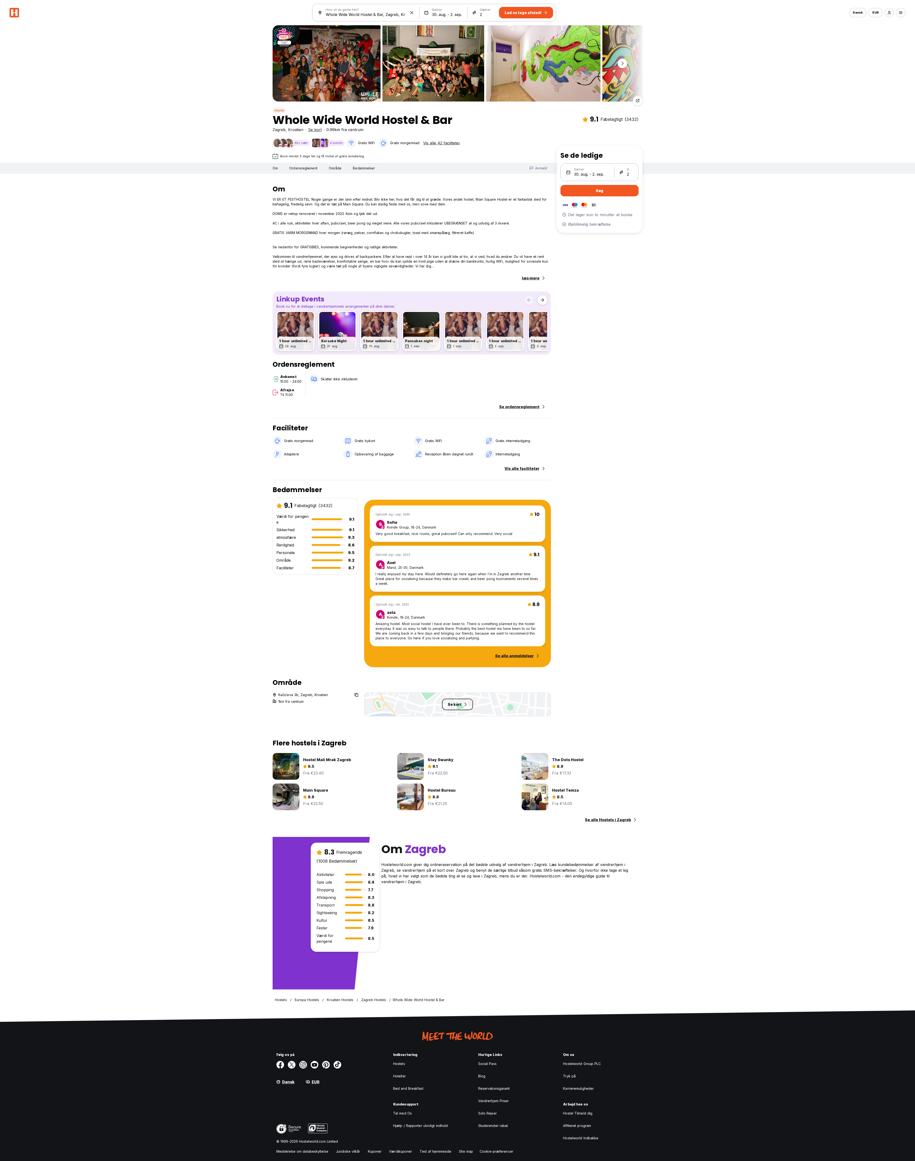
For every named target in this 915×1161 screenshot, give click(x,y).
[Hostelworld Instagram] (303, 1065)
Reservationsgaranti (494, 1088)
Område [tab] (335, 168)
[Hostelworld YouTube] (314, 1065)
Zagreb (279, 129)
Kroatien (295, 129)
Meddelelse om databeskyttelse (302, 1151)
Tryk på (569, 1076)
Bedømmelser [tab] (364, 168)
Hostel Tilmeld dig (577, 1113)
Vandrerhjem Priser (493, 1101)
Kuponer (375, 1151)
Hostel (279, 110)
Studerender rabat (493, 1126)
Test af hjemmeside (435, 1151)
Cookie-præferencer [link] (496, 1151)
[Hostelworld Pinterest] (326, 1065)
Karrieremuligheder (578, 1088)
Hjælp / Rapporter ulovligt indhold (420, 1126)
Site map (466, 1151)
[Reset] (411, 12)
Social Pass (487, 1064)
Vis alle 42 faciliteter (441, 143)
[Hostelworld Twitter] (291, 1065)
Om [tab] (275, 168)
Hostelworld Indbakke (580, 1138)
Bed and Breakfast (408, 1088)
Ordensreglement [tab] (303, 168)
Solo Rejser (487, 1113)
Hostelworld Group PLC (582, 1064)
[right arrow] (542, 300)
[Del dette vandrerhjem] (637, 100)
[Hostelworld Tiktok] (337, 1065)
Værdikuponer (400, 1151)
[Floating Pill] (622, 63)
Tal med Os (402, 1113)
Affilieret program (577, 1126)
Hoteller (399, 1076)
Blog (481, 1076)
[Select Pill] (889, 12)
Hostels (399, 1064)
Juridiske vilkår (348, 1151)
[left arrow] (529, 300)
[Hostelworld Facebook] (280, 1065)
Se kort (315, 129)
